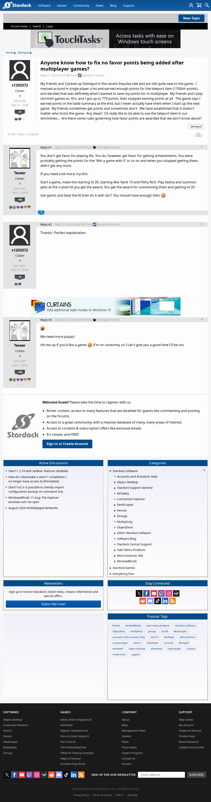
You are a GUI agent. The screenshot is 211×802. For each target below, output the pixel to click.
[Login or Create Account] (191, 5)
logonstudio (174, 648)
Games (62, 5)
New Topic (191, 18)
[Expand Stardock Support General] (115, 488)
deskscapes (180, 631)
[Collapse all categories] (204, 470)
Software (44, 5)
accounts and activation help (129, 637)
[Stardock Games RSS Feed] (172, 601)
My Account (186, 725)
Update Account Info (191, 747)
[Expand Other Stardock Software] (115, 533)
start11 (137, 643)
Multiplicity (10, 747)
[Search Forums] (207, 5)
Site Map (132, 795)
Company (129, 712)
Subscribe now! (53, 604)
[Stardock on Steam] (176, 593)
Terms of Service (102, 795)
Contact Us (128, 758)
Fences (7, 736)
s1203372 (20, 85)
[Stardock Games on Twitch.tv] (161, 593)
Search (37, 26)
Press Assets (129, 747)
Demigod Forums (108, 147)
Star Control (67, 742)
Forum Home (19, 26)
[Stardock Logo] (17, 5)
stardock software (185, 625)
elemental (156, 648)
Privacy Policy (81, 795)
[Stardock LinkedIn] (165, 601)
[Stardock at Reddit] (143, 601)
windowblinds (133, 625)
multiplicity (136, 631)
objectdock (119, 631)
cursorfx (168, 643)
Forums (126, 764)
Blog (113, 5)
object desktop (137, 648)
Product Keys (187, 736)
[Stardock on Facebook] (146, 593)
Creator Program (132, 753)
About (125, 719)
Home (9, 52)
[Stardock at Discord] (150, 601)
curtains (191, 648)
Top (202, 147)
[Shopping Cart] (199, 5)
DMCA (119, 795)
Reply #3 (46, 320)
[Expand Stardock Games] (110, 568)
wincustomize (187, 637)
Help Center (186, 719)
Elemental (66, 725)
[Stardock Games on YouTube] (154, 593)
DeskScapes (10, 742)
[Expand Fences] (115, 511)
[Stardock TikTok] (157, 601)
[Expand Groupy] (115, 516)
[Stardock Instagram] (168, 593)
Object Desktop (12, 719)
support (135, 654)
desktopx (169, 637)
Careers (126, 736)
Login (49, 26)
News (99, 5)
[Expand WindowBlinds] (115, 561)
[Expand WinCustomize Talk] (115, 556)
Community (81, 5)
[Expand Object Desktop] (115, 482)
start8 (164, 631)
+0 (19, 112)
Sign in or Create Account (67, 443)
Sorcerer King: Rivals (72, 764)
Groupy (8, 753)
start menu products (158, 625)
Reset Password (188, 742)
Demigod (23, 52)
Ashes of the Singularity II (75, 719)
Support (128, 5)
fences (116, 625)
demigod (196, 126)
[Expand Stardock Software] (110, 471)
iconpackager (120, 643)
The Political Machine (73, 747)
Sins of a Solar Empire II (74, 736)
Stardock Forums (93, 75)
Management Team (134, 730)
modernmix (119, 654)
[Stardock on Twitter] (139, 593)
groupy (152, 631)
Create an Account (190, 730)
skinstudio (152, 643)
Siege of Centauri (70, 758)
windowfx (118, 648)
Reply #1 (46, 147)
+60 (20, 199)
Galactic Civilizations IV (74, 730)
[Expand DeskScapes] (115, 505)
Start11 (7, 730)
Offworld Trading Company (77, 753)
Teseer (20, 172)
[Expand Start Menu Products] (115, 550)
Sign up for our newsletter (113, 775)
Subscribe (196, 775)
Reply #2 (46, 224)
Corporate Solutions (15, 725)
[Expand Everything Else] (110, 574)
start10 (154, 637)
